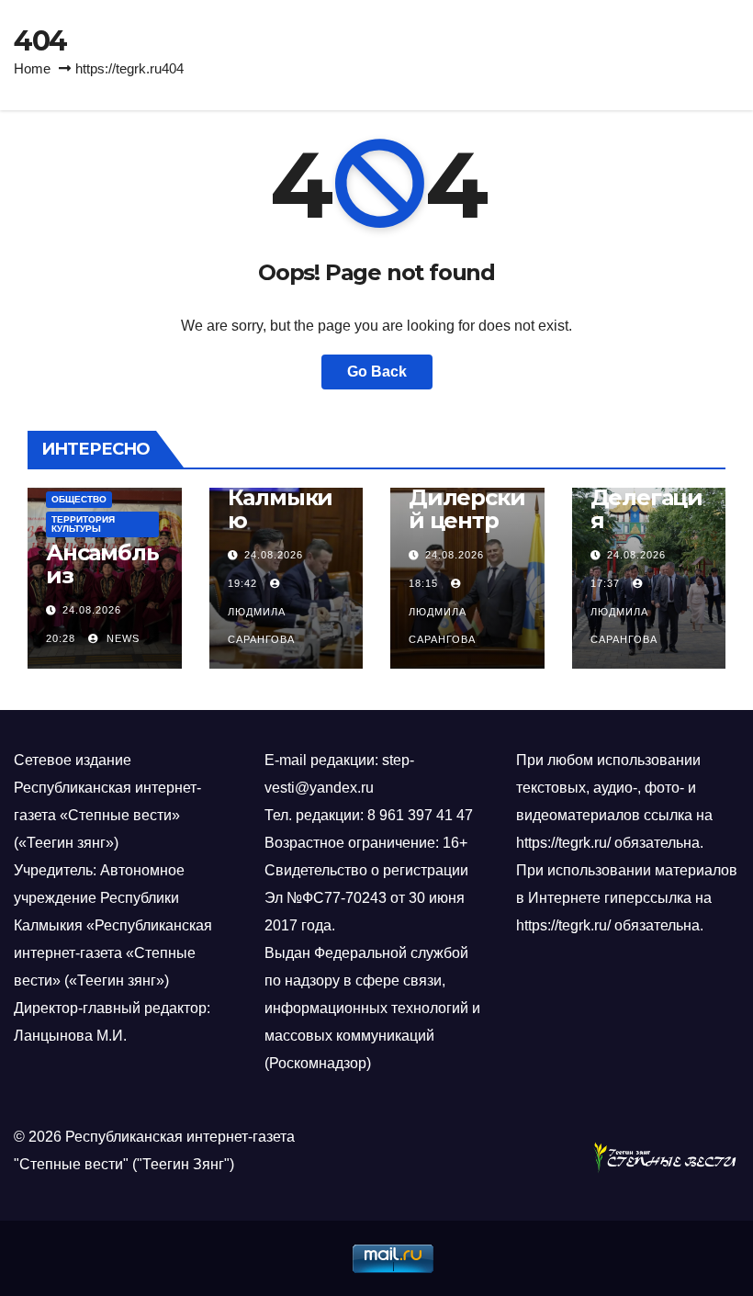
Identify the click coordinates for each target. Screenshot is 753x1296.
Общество (79, 499)
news (121, 638)
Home (32, 68)
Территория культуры (83, 524)
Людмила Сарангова (261, 625)
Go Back (377, 371)
